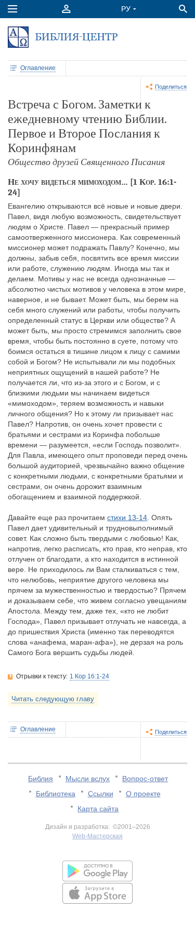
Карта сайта (98, 809)
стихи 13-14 (127, 517)
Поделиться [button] (171, 87)
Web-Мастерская (97, 836)
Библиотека (55, 793)
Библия (40, 778)
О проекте (143, 793)
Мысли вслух (88, 778)
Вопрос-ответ (145, 778)
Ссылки (100, 793)
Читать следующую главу (52, 699)
